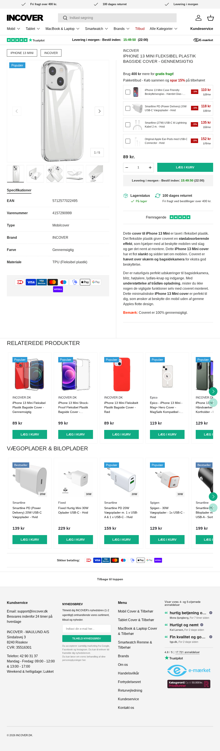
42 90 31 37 (29, 656)
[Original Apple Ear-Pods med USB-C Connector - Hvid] (137, 141)
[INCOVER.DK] (25, 18)
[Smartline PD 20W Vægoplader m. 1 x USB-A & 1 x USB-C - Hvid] (121, 479)
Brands (123, 656)
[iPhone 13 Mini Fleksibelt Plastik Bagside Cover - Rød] (121, 374)
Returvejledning (130, 690)
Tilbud (140, 29)
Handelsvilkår (128, 673)
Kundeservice (201, 29)
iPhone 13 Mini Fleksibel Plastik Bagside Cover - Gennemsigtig (29, 407)
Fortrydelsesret (129, 682)
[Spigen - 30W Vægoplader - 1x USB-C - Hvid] (167, 479)
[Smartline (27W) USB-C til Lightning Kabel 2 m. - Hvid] (137, 125)
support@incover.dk (32, 611)
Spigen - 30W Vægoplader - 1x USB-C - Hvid (167, 512)
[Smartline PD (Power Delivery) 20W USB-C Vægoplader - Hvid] (137, 108)
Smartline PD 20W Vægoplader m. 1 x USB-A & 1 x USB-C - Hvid (121, 512)
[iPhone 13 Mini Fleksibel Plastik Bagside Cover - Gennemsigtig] (29, 374)
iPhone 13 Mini (22, 53)
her (84, 660)
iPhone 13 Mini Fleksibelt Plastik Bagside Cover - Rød (121, 407)
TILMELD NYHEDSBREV (86, 638)
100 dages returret (177, 195)
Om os (123, 664)
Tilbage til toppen (110, 579)
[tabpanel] (58, 231)
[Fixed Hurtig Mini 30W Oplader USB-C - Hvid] (75, 479)
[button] (210, 18)
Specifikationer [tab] (19, 190)
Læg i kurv (185, 167)
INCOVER (51, 53)
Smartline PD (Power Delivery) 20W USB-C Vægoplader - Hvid (27, 512)
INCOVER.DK (24, 735)
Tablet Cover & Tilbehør (136, 620)
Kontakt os (126, 707)
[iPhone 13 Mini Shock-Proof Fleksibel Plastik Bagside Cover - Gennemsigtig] (75, 374)
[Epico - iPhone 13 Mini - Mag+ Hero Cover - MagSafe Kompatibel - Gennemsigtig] (167, 374)
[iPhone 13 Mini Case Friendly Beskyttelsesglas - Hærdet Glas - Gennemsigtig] (137, 92)
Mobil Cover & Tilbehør (135, 611)
